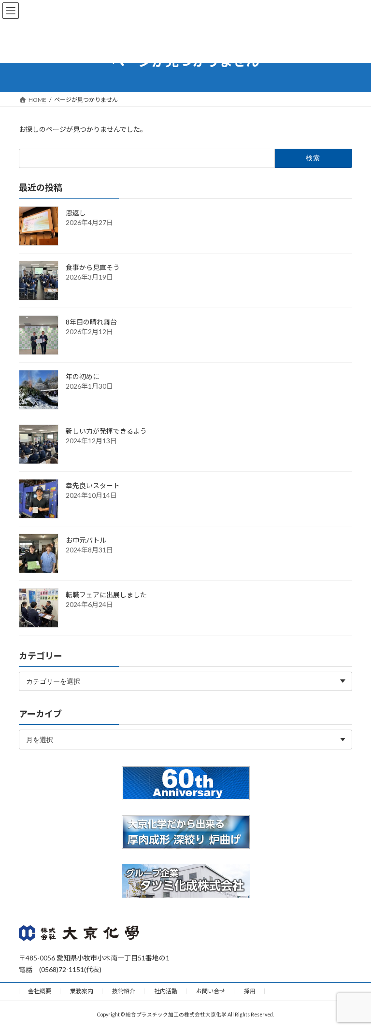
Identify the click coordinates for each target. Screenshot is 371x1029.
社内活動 (165, 991)
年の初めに (83, 376)
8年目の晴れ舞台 (91, 321)
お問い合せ (210, 991)
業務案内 (81, 991)
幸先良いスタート (93, 485)
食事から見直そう (93, 267)
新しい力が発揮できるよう (106, 430)
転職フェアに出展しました (106, 594)
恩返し (76, 212)
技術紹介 (123, 991)
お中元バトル (86, 540)
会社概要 (39, 991)
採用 (250, 991)
